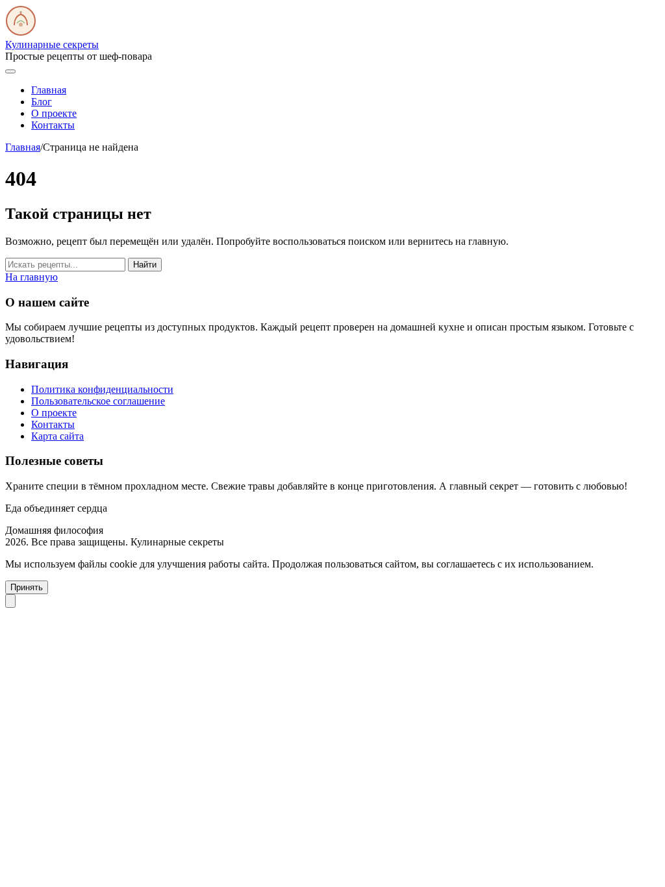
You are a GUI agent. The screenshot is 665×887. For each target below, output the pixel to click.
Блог (41, 101)
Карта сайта (57, 436)
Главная (48, 89)
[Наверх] (10, 601)
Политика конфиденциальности (102, 389)
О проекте (54, 113)
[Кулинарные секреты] (20, 32)
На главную (31, 276)
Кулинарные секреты (52, 44)
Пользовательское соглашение (98, 400)
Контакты (53, 125)
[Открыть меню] (10, 71)
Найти (145, 264)
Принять (26, 587)
